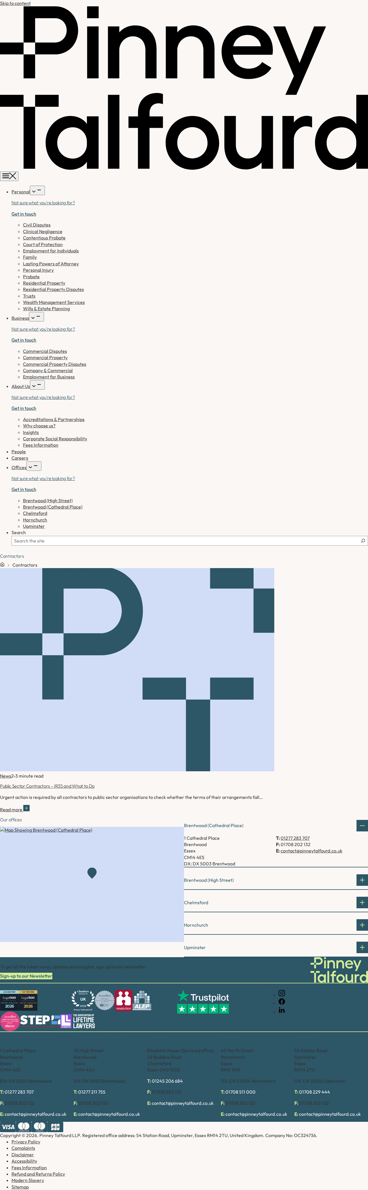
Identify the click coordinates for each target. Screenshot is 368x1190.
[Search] (363, 540)
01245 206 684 (167, 1081)
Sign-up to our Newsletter (26, 976)
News (5, 776)
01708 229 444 (314, 1092)
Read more (11, 809)
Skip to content (15, 3)
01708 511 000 (240, 1092)
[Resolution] (124, 1000)
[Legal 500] (9, 1000)
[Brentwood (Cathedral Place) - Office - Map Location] (92, 884)
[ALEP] (142, 1000)
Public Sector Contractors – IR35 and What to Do (47, 786)
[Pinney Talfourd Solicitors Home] (184, 168)
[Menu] (9, 176)
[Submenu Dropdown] (37, 190)
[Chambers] (83, 1000)
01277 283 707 (295, 838)
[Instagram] (281, 995)
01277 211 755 (92, 1092)
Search (19, 532)
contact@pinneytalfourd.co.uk (311, 851)
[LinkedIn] (281, 1012)
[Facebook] (281, 1003)
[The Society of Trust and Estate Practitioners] (40, 1021)
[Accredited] (105, 1000)
